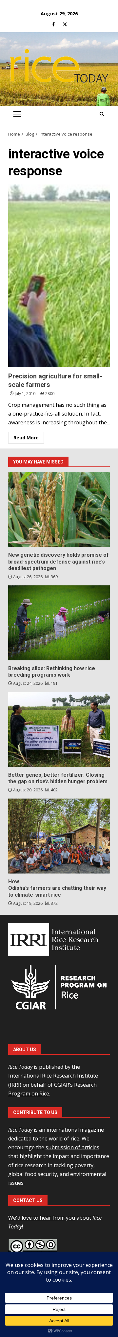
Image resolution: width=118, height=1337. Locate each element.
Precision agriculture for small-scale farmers (59, 275)
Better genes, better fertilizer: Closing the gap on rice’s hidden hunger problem (59, 729)
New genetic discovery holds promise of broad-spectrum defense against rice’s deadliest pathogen (59, 509)
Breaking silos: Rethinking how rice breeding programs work (59, 622)
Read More (26, 437)
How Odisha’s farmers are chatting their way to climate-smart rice (59, 836)
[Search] (102, 114)
